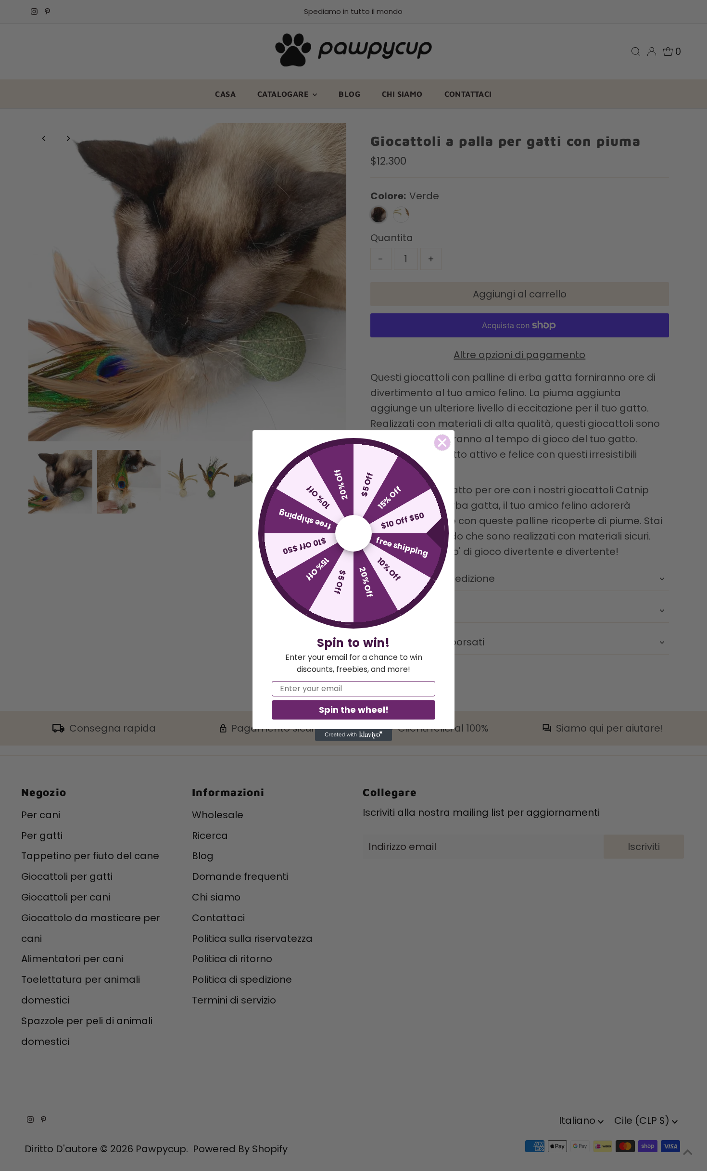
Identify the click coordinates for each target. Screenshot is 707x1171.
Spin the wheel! (354, 710)
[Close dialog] (442, 442)
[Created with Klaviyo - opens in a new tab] (353, 735)
